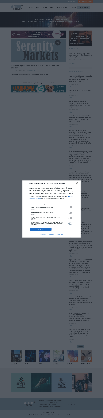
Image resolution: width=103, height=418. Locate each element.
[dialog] (51, 209)
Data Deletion (43, 234)
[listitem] (51, 204)
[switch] (70, 207)
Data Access (51, 234)
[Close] (77, 183)
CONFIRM (40, 229)
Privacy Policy (60, 234)
